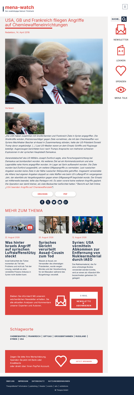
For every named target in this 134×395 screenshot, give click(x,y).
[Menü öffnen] (124, 6)
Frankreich (34, 336)
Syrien (13, 339)
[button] (42, 202)
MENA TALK (121, 98)
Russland (81, 336)
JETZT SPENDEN (84, 361)
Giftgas (47, 336)
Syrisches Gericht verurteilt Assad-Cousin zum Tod (51, 249)
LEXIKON (120, 60)
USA (22, 339)
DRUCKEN (42, 194)
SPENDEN (121, 81)
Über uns (10, 381)
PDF (65, 194)
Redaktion (10, 32)
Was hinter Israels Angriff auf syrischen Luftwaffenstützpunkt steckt (25, 249)
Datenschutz (38, 381)
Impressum (23, 381)
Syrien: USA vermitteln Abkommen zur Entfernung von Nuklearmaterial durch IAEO (86, 251)
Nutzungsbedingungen (59, 381)
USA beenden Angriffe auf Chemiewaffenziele (29, 187)
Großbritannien (63, 336)
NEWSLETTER (121, 39)
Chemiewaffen (18, 336)
